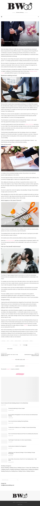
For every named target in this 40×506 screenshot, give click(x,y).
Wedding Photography (33, 469)
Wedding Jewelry (24, 469)
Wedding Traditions (31, 471)
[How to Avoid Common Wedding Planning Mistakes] (4, 423)
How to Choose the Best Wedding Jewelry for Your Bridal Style (14, 403)
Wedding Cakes (35, 467)
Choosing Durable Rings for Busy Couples (16, 408)
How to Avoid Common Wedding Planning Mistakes (18, 421)
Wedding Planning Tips (6, 471)
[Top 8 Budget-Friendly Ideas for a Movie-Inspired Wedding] (4, 441)
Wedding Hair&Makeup (15, 469)
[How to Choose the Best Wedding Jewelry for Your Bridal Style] (20, 389)
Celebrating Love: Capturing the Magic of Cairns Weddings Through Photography (21, 453)
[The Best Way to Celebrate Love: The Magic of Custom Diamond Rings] (4, 429)
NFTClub (26, 325)
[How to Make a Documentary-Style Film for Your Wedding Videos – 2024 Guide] (4, 460)
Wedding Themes (22, 471)
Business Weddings (5, 467)
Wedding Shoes (14, 471)
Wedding (20, 39)
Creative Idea (28, 467)
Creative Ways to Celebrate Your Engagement (17, 446)
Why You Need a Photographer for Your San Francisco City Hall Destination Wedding (23, 415)
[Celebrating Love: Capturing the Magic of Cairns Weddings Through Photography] (4, 454)
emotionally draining (10, 240)
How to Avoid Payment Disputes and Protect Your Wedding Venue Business (23, 433)
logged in (9, 369)
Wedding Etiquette (6, 469)
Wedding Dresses (13, 467)
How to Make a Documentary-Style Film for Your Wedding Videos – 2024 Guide (22, 460)
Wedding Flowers (21, 467)
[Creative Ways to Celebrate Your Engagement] (4, 448)
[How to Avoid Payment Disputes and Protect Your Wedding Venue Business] (4, 435)
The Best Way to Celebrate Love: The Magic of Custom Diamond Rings (22, 427)
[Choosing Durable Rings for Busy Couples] (4, 410)
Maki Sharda (16, 44)
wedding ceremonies (29, 124)
